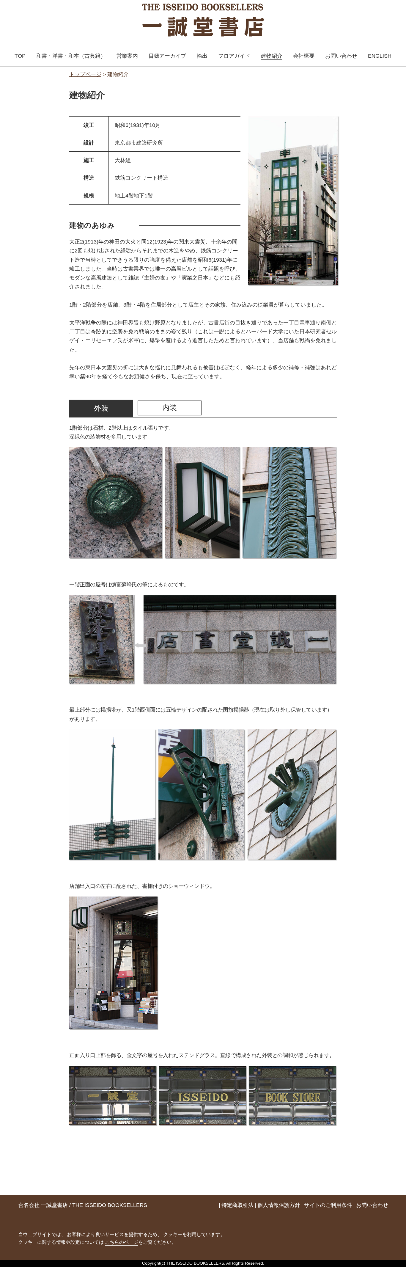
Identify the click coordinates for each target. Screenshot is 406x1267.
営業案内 (127, 56)
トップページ (85, 74)
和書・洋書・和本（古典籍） (71, 56)
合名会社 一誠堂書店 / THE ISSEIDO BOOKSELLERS (82, 1205)
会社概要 (303, 56)
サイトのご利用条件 (328, 1205)
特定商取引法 (237, 1205)
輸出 (202, 56)
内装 (169, 408)
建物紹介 (271, 56)
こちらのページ (121, 1242)
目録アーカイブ (167, 56)
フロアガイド (234, 56)
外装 (101, 408)
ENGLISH (379, 56)
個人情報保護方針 (278, 1205)
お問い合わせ (341, 56)
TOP (20, 56)
